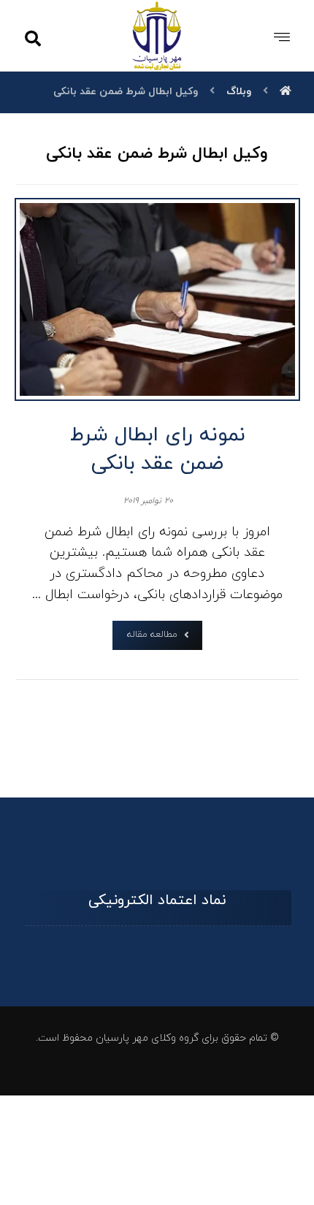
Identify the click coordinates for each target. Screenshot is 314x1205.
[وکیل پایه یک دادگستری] (157, 35)
